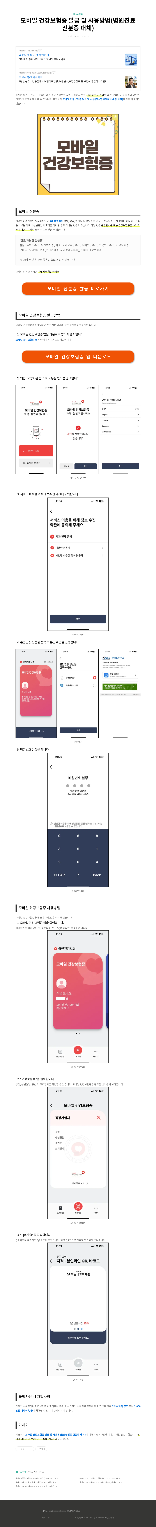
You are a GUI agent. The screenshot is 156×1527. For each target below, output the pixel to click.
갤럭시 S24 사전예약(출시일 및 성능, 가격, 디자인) (35, 1486)
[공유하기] (27, 1449)
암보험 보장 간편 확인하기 (34, 55)
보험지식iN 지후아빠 (31, 77)
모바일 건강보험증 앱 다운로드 (78, 356)
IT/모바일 (78, 14)
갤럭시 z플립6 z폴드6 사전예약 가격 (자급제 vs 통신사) (35, 1479)
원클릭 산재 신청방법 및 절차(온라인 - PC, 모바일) (99, 1479)
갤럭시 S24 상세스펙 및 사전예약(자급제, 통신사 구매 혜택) (99, 1482)
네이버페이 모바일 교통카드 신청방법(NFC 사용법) (35, 1482)
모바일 (23, 1472)
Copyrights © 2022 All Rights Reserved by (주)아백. (94, 1517)
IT (17, 1472)
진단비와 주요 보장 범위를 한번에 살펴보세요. (42, 59)
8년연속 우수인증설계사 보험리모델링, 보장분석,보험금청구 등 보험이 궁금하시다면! (62, 81)
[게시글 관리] (31, 1449)
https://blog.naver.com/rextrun (35, 73)
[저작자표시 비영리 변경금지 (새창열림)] (51, 1449)
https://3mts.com (28, 51)
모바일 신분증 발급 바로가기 (78, 288)
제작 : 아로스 (47, 1517)
